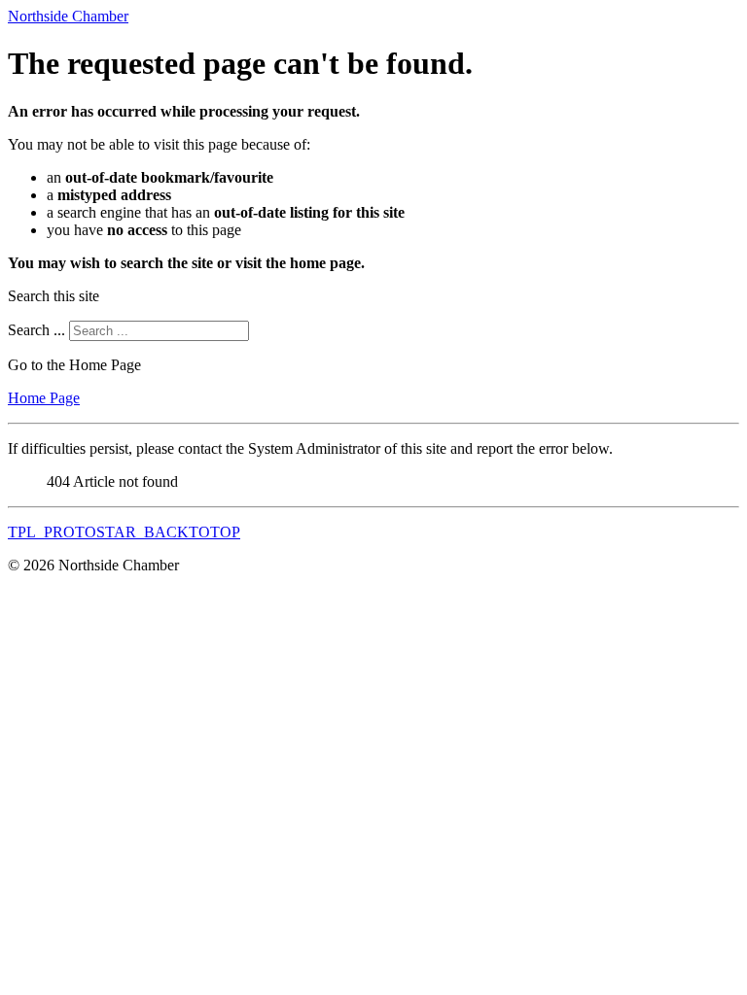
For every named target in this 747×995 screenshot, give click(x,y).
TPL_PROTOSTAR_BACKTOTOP (124, 532)
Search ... (36, 330)
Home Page (44, 398)
